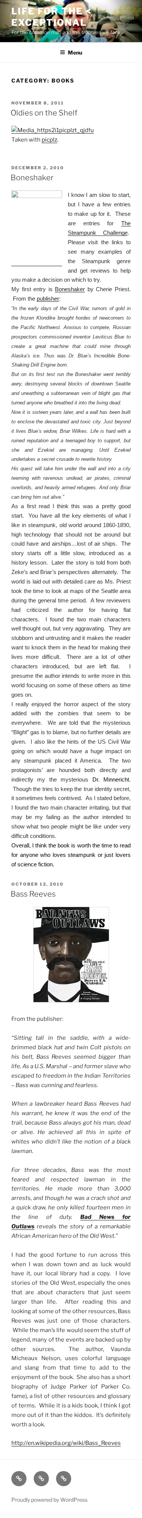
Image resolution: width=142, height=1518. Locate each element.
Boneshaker (32, 177)
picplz (49, 139)
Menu (75, 52)
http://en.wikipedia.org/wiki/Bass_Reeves (66, 1443)
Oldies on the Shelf (44, 112)
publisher (48, 298)
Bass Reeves (33, 894)
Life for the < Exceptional (51, 17)
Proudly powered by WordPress (49, 1499)
